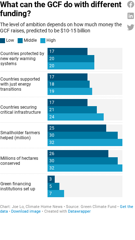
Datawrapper (79, 211)
